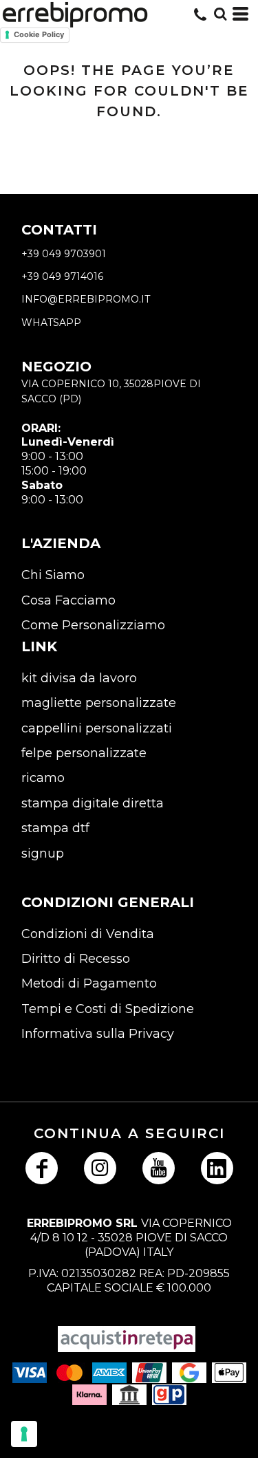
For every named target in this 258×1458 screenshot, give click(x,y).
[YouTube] (158, 1168)
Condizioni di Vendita (87, 934)
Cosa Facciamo (68, 600)
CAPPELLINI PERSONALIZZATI (96, 728)
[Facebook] (41, 1168)
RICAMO (43, 777)
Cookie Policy (39, 34)
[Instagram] (100, 1168)
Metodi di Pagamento (89, 983)
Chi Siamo (53, 575)
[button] (220, 14)
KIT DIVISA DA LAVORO (79, 678)
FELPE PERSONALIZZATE (84, 753)
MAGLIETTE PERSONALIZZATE (98, 702)
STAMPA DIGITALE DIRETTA (92, 803)
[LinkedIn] (217, 1168)
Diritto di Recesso (75, 958)
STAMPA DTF (55, 828)
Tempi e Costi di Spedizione (107, 1008)
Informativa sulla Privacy (97, 1033)
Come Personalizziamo (93, 625)
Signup (42, 853)
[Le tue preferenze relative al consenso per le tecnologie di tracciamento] (24, 1434)
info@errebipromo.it (85, 299)
